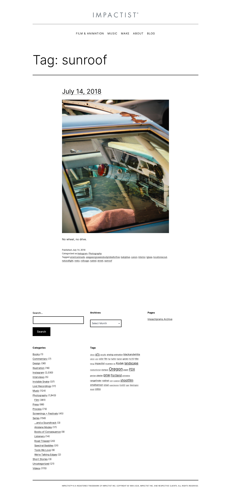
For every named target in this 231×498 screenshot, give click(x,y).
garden (125, 359)
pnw (106, 375)
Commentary (40, 358)
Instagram (83, 254)
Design (36, 363)
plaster (100, 375)
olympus (104, 370)
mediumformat (95, 370)
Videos (36, 468)
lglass (149, 257)
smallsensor (96, 384)
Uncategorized (41, 463)
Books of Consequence (47, 431)
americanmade (77, 257)
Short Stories (40, 459)
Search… (38, 313)
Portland (116, 375)
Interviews (38, 377)
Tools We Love (42, 450)
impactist (100, 363)
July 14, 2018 (81, 91)
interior (141, 257)
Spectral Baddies (43, 445)
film (105, 359)
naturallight (67, 261)
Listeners (39, 436)
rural (111, 381)
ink (114, 364)
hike (136, 359)
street (100, 261)
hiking (92, 364)
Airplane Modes (43, 427)
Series (36, 418)
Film (36, 399)
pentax (93, 375)
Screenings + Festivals (45, 413)
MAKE (125, 33)
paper (125, 370)
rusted (93, 261)
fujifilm (113, 359)
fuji (109, 359)
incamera (109, 364)
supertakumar (114, 385)
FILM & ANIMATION (90, 33)
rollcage (85, 261)
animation (118, 354)
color (101, 358)
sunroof (108, 261)
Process (37, 409)
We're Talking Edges (45, 454)
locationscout (160, 257)
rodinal (105, 380)
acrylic (103, 355)
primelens (126, 376)
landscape (131, 363)
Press (36, 404)
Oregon (116, 369)
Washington (134, 385)
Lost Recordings (42, 386)
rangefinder (95, 380)
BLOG (151, 33)
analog (110, 354)
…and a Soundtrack (45, 422)
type (127, 385)
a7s (97, 354)
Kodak (120, 363)
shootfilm (126, 380)
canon (134, 257)
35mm (92, 355)
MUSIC (112, 33)
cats (96, 359)
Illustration (39, 368)
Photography (95, 254)
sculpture (116, 381)
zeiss (98, 389)
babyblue (125, 257)
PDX (132, 369)
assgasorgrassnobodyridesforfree (103, 257)
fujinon (119, 359)
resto (77, 261)
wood (92, 389)
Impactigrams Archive (160, 319)
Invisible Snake (41, 381)
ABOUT (138, 33)
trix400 (122, 385)
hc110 (131, 359)
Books (36, 354)
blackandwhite (131, 354)
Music (36, 390)
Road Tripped (42, 441)
